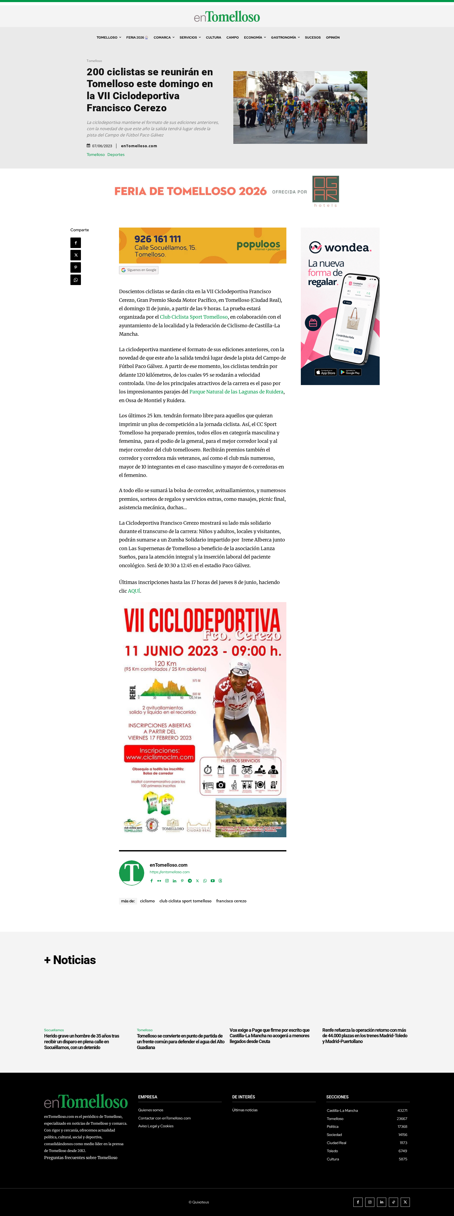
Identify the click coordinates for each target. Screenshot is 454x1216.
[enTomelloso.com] (131, 873)
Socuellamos (54, 1030)
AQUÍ (134, 591)
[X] (75, 255)
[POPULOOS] (203, 262)
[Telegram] (190, 880)
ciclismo (147, 900)
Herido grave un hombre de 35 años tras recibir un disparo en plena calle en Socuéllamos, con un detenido (81, 1041)
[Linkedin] (175, 880)
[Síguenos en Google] (138, 279)
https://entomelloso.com (170, 872)
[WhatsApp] (75, 280)
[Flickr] (159, 880)
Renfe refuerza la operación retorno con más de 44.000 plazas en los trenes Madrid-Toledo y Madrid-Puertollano (364, 1035)
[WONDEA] (340, 383)
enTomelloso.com (139, 146)
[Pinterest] (75, 267)
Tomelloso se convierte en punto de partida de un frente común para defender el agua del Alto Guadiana (180, 1041)
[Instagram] (167, 880)
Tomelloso (94, 61)
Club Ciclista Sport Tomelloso (194, 317)
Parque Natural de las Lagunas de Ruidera (236, 392)
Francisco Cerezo (231, 900)
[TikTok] (393, 1202)
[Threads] (220, 880)
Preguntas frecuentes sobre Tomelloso (80, 1157)
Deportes (116, 155)
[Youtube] (213, 880)
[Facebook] (75, 243)
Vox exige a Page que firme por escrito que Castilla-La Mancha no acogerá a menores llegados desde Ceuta (269, 1035)
